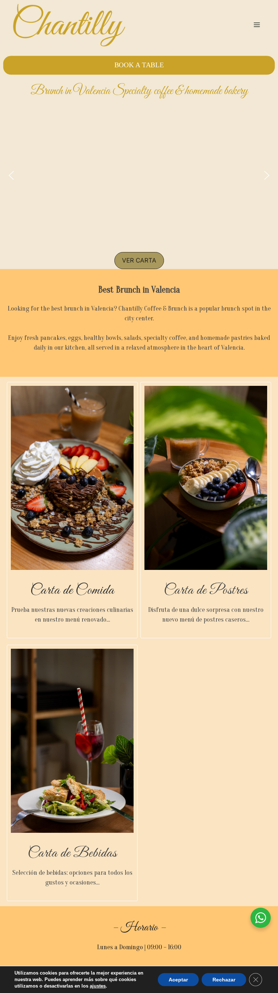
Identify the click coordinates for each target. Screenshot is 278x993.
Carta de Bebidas (72, 853)
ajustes (98, 986)
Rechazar (223, 980)
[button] (11, 175)
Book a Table (139, 65)
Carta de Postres (206, 590)
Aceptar (178, 980)
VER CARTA (139, 260)
